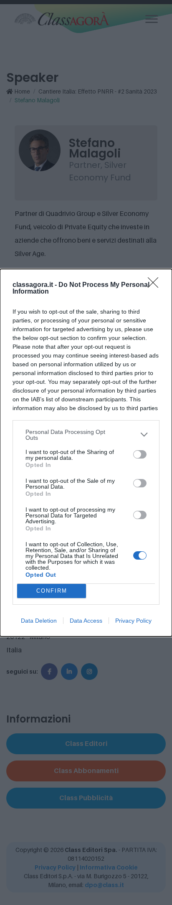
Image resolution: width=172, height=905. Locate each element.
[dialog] (86, 452)
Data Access (86, 620)
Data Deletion (39, 620)
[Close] (156, 285)
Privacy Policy (133, 620)
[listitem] (86, 435)
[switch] (140, 454)
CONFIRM (51, 591)
